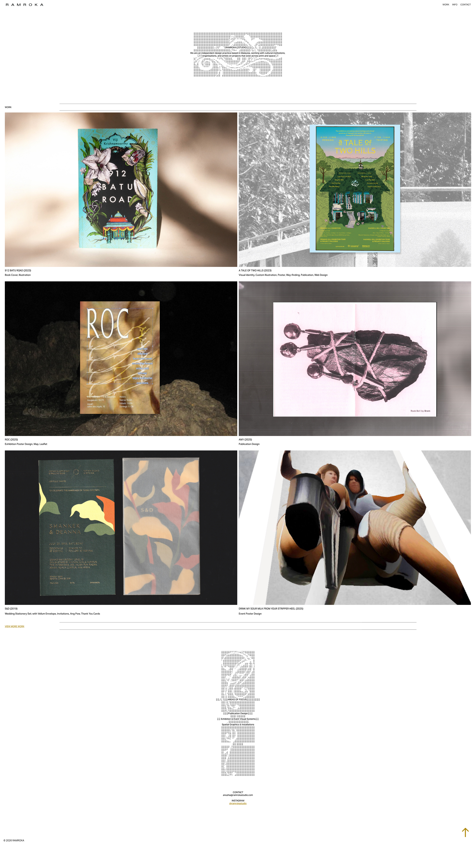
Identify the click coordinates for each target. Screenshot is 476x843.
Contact (465, 4)
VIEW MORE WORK (14, 626)
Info (454, 4)
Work (446, 4)
